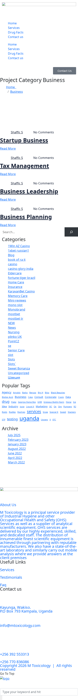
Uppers (44, 419)
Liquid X (30, 406)
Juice (22, 406)
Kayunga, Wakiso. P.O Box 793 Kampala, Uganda (26, 609)
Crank (61, 397)
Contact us (15, 37)
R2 (75, 406)
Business (16, 92)
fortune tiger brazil (21, 278)
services (34, 411)
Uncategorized (18, 373)
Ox (55, 406)
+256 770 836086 (14, 661)
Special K (54, 412)
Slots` (12, 364)
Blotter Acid (7, 397)
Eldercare (15, 273)
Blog (11, 255)
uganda (29, 418)
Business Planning (26, 217)
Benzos (32, 392)
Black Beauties (58, 392)
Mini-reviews (17, 300)
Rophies (21, 412)
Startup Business (24, 140)
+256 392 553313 (14, 654)
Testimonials (11, 577)
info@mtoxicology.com (20, 625)
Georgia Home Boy (27, 402)
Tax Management (24, 166)
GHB (39, 402)
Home (12, 23)
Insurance (15, 287)
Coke (30, 397)
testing (12, 419)
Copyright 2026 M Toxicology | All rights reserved (36, 667)
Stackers (72, 412)
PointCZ (13, 341)
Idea (4, 406)
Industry (13, 406)
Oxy (60, 406)
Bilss (47, 392)
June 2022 (15, 453)
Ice (74, 402)
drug (5, 401)
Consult (38, 397)
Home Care (16, 282)
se (9, 346)
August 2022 (17, 449)
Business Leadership (29, 191)
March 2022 (16, 462)
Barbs (25, 392)
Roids (4, 412)
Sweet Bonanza (19, 368)
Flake (13, 402)
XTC (54, 419)
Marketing (42, 406)
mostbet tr (15, 318)
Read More (8, 148)
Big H (40, 392)
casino (12, 264)
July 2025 (14, 435)
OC (50, 406)
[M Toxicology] (4, 678)
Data (68, 397)
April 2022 (15, 458)
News (12, 328)
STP (3, 419)
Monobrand (16, 309)
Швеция (14, 377)
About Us (8, 504)
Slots (11, 359)
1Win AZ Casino (19, 246)
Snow (45, 412)
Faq (3, 584)
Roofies (12, 412)
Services (14, 28)
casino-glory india (20, 269)
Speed (63, 412)
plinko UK (15, 337)
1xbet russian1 (18, 250)
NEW (11, 323)
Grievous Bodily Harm (54, 402)
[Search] (71, 232)
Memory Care (17, 296)
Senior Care (16, 350)
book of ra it (17, 260)
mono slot (15, 305)
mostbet (14, 314)
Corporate (50, 397)
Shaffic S (17, 132)
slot (10, 355)
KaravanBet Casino (21, 291)
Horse (68, 402)
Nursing (14, 332)
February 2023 (18, 440)
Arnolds (16, 392)
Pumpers (67, 406)
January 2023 (17, 444)
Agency (6, 392)
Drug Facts (15, 32)
